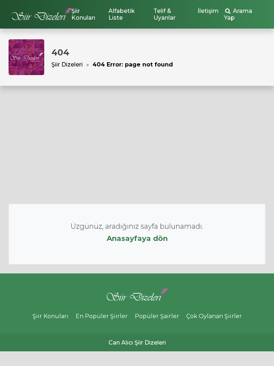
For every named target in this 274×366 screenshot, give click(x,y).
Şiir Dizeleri (67, 64)
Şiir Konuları (83, 14)
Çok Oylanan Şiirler (214, 316)
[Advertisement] (137, 145)
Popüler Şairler (157, 316)
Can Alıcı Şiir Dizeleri (137, 342)
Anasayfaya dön (137, 238)
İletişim (208, 11)
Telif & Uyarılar (164, 14)
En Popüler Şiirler (102, 316)
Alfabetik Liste (121, 14)
